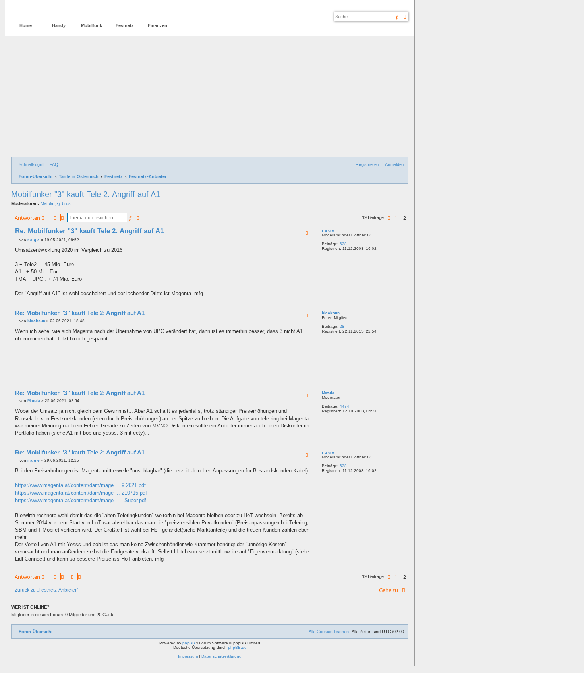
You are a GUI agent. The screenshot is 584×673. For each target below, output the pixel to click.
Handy (59, 25)
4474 (344, 406)
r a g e (328, 230)
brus (66, 203)
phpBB (188, 643)
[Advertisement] (209, 97)
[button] (389, 217)
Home (25, 25)
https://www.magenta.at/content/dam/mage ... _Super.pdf (80, 500)
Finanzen (157, 25)
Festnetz (125, 25)
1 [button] (395, 217)
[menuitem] (52, 164)
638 (343, 244)
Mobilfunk (91, 25)
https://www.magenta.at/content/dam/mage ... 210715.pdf (81, 493)
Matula (47, 203)
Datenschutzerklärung (221, 656)
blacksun (331, 313)
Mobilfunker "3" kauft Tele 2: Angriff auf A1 (85, 194)
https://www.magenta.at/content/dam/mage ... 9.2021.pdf (80, 485)
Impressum (188, 656)
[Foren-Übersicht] (45, 10)
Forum (190, 25)
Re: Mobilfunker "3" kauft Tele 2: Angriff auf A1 (89, 231)
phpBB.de (237, 647)
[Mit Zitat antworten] (307, 233)
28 (342, 326)
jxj (58, 203)
